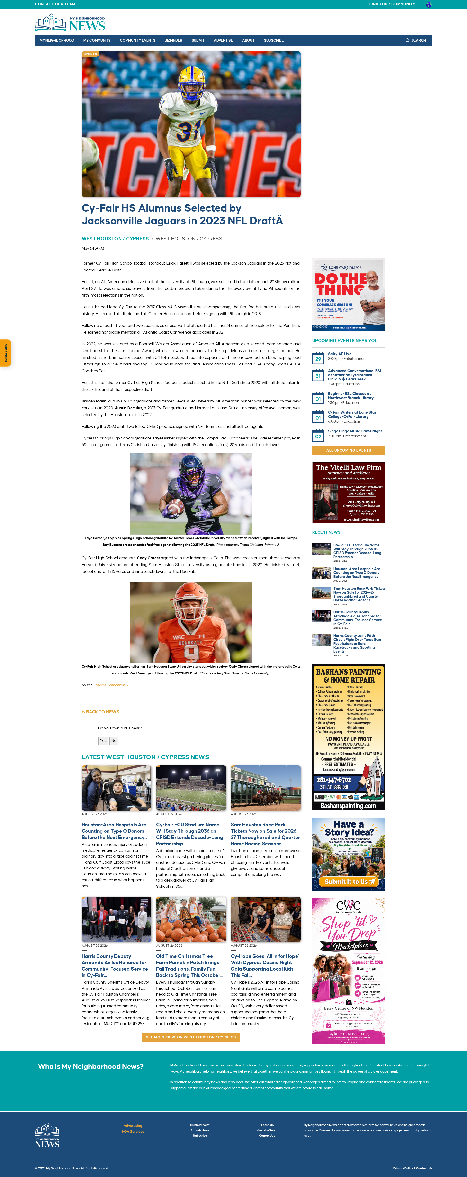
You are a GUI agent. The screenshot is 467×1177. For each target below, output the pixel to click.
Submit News (199, 1130)
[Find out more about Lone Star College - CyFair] (348, 294)
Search (418, 40)
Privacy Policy (403, 1168)
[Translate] (429, 4)
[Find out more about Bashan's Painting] (348, 737)
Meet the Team (267, 1130)
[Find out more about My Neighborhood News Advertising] (348, 854)
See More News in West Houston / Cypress (191, 1037)
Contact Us (267, 1135)
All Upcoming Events (348, 450)
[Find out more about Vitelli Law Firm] (348, 492)
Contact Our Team (55, 4)
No (114, 740)
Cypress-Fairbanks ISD (111, 685)
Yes (103, 740)
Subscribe (274, 40)
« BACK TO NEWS (100, 712)
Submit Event (200, 1125)
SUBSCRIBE (5, 353)
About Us (267, 1125)
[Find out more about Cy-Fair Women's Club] (348, 971)
